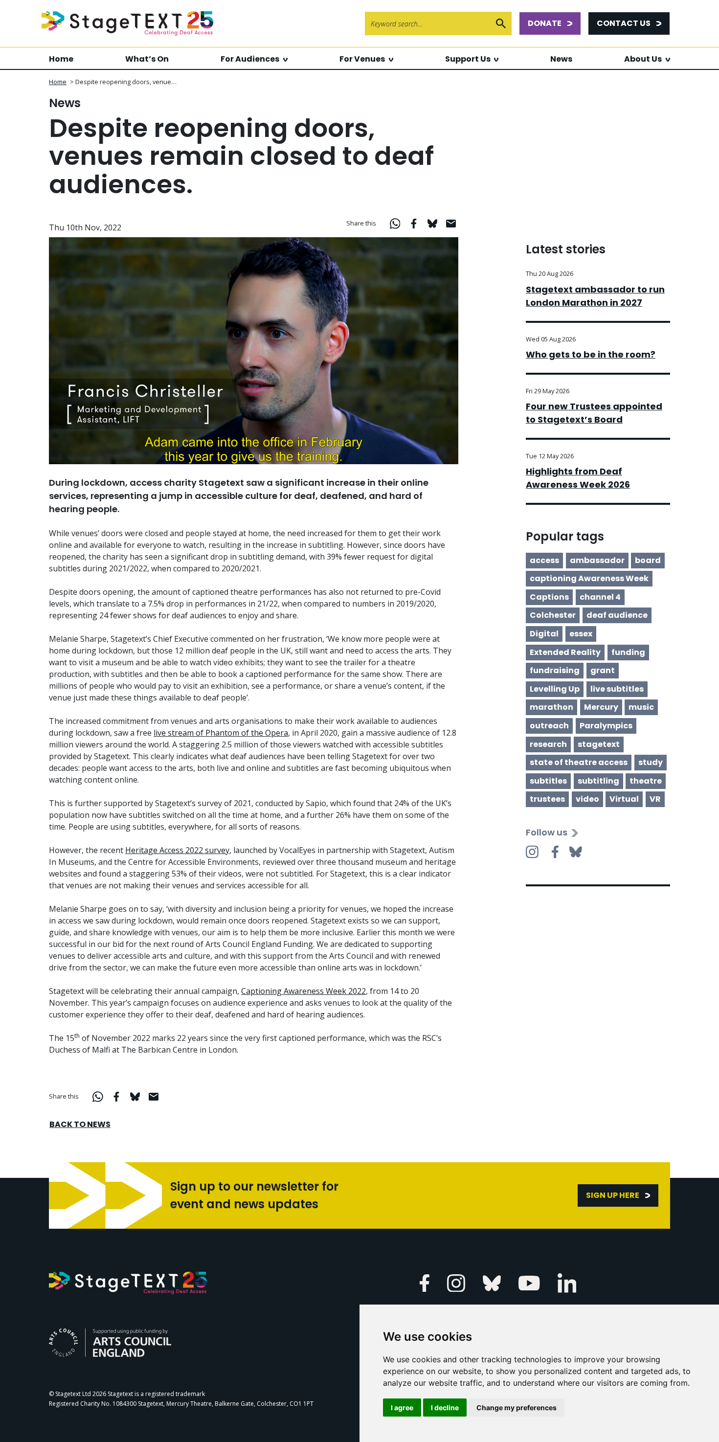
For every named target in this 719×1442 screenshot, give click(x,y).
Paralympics (606, 725)
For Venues (362, 59)
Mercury (601, 707)
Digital (544, 633)
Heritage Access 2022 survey (177, 850)
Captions (549, 597)
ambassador (597, 560)
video (587, 799)
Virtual (624, 799)
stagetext (599, 744)
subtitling (598, 781)
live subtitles (617, 689)
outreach (549, 725)
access (544, 560)
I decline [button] (445, 1407)
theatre (645, 781)
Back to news (80, 1124)
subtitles (548, 781)
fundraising (555, 670)
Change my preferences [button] (516, 1407)
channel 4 (600, 597)
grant (602, 670)
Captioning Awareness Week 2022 (303, 991)
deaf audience (617, 615)
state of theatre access (579, 762)
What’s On (147, 59)
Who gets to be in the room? (590, 354)
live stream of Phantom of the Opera (221, 732)
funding (628, 652)
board (648, 560)
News (561, 59)
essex (580, 633)
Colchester (553, 615)
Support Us (468, 59)
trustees (547, 799)
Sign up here (612, 1195)
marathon (551, 707)
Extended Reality (565, 652)
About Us (643, 59)
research (548, 744)
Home (61, 59)
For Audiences (250, 59)
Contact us (624, 23)
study (650, 762)
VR (655, 799)
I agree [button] (402, 1407)
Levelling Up (555, 689)
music (641, 707)
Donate (545, 23)
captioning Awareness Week (589, 578)
